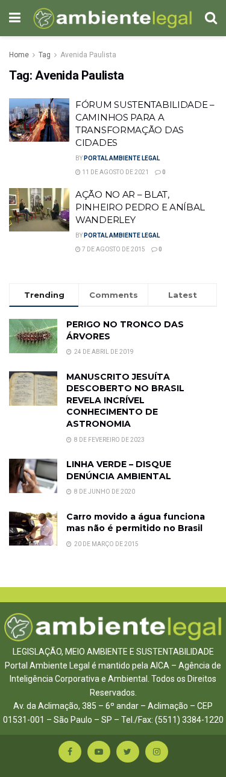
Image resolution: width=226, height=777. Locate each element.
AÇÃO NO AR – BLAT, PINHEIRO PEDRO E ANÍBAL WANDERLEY (140, 207)
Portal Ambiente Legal (122, 158)
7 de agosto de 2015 (113, 249)
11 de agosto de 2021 (115, 172)
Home (19, 55)
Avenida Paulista (88, 55)
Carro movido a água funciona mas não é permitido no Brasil (135, 522)
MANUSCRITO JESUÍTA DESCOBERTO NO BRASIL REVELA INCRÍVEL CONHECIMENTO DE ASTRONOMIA (125, 400)
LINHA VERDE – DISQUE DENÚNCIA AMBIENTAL (118, 470)
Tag (45, 55)
